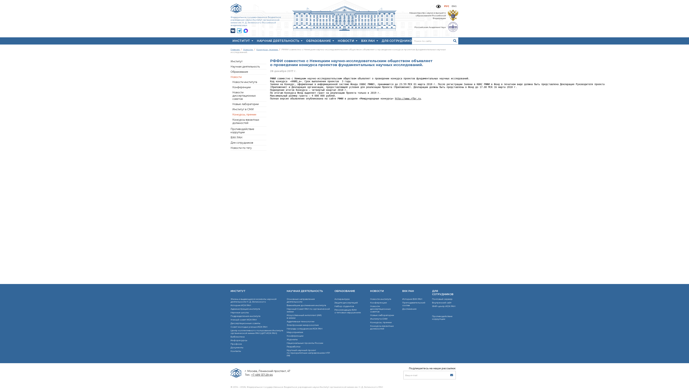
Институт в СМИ (243, 109)
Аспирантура (342, 299)
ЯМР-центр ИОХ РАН (443, 306)
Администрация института (245, 309)
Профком (236, 344)
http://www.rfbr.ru (408, 98)
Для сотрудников (398, 41)
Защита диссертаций (346, 302)
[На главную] (344, 29)
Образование (319, 41)
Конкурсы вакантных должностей (245, 121)
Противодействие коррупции (242, 130)
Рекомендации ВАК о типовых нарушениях (347, 311)
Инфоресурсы (239, 340)
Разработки (293, 346)
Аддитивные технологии (300, 321)
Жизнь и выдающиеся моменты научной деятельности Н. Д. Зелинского (253, 300)
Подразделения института (245, 316)
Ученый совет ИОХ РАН (244, 319)
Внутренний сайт (441, 302)
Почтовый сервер (442, 299)
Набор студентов (344, 306)
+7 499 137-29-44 (262, 374)
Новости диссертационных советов (244, 96)
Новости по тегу (241, 148)
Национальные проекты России (305, 343)
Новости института (244, 82)
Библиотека (238, 336)
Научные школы (240, 312)
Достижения (409, 309)
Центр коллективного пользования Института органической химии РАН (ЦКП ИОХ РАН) (257, 331)
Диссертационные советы (245, 323)
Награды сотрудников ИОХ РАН (304, 328)
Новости (346, 41)
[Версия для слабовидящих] (438, 6)
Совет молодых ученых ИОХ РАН (249, 326)
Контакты (236, 351)
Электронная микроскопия (303, 325)
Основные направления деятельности (301, 300)
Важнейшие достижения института (306, 305)
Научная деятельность (278, 41)
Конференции (241, 87)
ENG (454, 6)
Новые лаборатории (245, 104)
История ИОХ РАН (241, 305)
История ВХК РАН (412, 299)
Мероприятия (295, 332)
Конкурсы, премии (244, 114)
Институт (241, 41)
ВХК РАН (368, 41)
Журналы (292, 339)
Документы (237, 347)
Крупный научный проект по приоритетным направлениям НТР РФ (308, 353)
